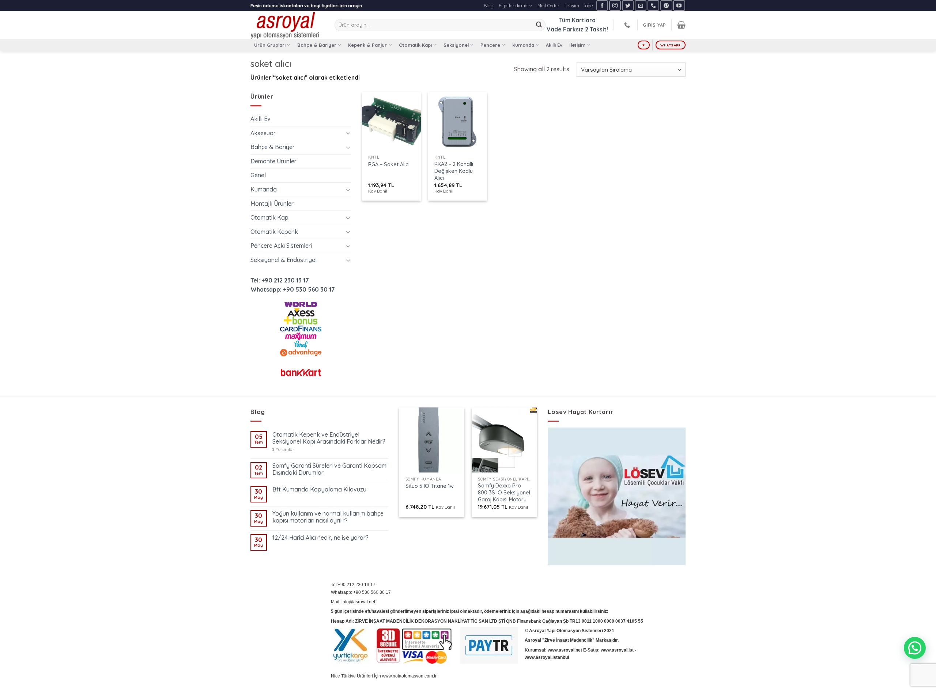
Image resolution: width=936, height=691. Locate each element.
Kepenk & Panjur (367, 45)
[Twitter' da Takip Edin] (628, 5)
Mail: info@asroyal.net (353, 601)
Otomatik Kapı (415, 45)
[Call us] (653, 5)
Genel (258, 175)
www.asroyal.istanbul (547, 657)
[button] (915, 648)
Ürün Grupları (270, 45)
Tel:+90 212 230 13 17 (353, 584)
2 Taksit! (596, 29)
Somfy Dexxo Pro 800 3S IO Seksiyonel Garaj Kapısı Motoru (504, 492)
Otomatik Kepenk (274, 231)
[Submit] (539, 25)
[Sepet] (681, 25)
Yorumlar (283, 449)
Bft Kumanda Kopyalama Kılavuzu (319, 489)
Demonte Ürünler (273, 161)
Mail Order (548, 5)
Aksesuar (263, 133)
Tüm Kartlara (577, 20)
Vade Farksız (565, 29)
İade (588, 5)
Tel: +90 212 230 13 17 (279, 280)
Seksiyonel (456, 45)
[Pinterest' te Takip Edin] (666, 5)
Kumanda (523, 45)
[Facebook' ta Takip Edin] (602, 5)
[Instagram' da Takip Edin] (615, 5)
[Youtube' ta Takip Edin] (679, 5)
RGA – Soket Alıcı (389, 164)
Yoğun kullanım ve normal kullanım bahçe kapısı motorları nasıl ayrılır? (328, 517)
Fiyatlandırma (513, 5)
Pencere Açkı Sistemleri (281, 245)
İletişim (572, 5)
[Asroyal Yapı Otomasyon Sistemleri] (287, 25)
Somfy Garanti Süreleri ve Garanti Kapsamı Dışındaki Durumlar (330, 469)
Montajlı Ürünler (272, 203)
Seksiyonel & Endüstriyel (283, 259)
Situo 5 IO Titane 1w (429, 486)
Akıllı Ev (554, 45)
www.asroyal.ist (617, 650)
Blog (489, 5)
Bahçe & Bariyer (316, 45)
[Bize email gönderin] (640, 5)
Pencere (490, 45)
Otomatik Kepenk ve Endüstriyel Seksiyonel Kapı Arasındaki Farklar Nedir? (328, 438)
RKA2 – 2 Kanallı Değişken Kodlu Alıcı (453, 171)
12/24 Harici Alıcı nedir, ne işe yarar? (320, 537)
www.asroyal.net (565, 650)
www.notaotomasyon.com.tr (409, 676)
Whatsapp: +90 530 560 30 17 (292, 289)
